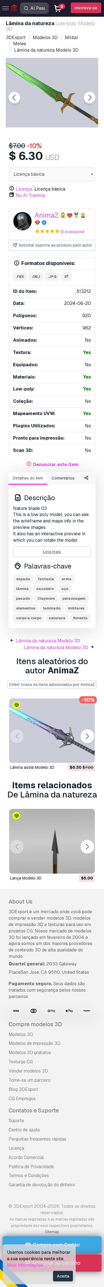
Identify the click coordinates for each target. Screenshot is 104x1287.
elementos (25, 608)
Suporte (16, 1121)
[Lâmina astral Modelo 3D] (52, 730)
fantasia (46, 579)
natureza (57, 618)
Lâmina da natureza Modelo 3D (48, 641)
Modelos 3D (21, 1034)
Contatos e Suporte (34, 1110)
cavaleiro (45, 588)
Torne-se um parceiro (29, 1080)
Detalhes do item (28, 478)
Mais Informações (25, 1265)
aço (64, 588)
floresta (80, 618)
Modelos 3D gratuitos (30, 1052)
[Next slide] (89, 97)
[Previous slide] (14, 97)
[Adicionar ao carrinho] (75, 755)
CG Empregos (22, 1099)
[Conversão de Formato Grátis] (66, 277)
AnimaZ (47, 215)
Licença (16, 1148)
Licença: (24, 189)
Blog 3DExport (23, 1089)
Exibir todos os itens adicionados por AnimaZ (52, 684)
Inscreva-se (86, 7)
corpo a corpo (28, 618)
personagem (73, 598)
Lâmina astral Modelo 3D (32, 767)
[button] (87, 736)
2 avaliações (72, 231)
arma (67, 579)
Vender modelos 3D (28, 1071)
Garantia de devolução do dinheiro (42, 1185)
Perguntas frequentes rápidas (37, 1139)
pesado (23, 598)
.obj (36, 276)
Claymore (46, 598)
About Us (20, 901)
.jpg (52, 276)
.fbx (20, 276)
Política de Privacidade (31, 1167)
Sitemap (52, 1231)
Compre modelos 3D (35, 1024)
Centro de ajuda (24, 1130)
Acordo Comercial (26, 1157)
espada (23, 579)
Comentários (63, 478)
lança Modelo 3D (26, 878)
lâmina (22, 588)
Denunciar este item (55, 464)
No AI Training (30, 195)
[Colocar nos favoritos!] (87, 755)
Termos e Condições (29, 1175)
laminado (51, 608)
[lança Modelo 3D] (52, 841)
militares (76, 608)
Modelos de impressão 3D (34, 1043)
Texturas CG (21, 1062)
